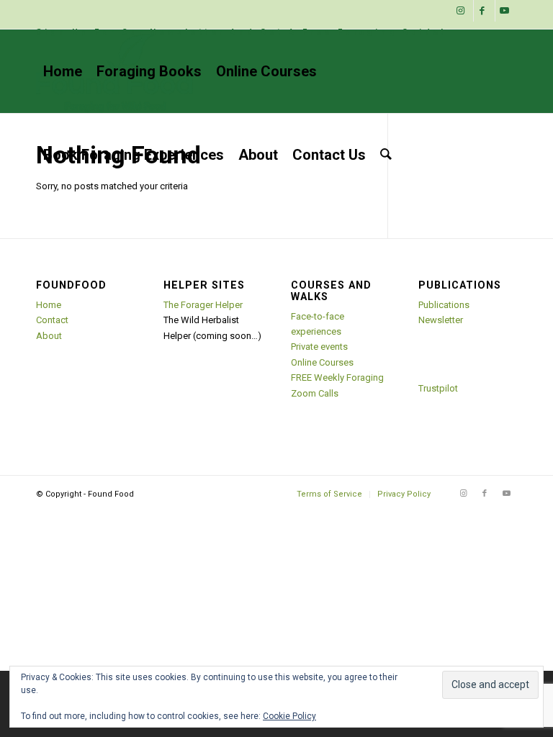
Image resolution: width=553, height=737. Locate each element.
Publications (443, 304)
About (49, 335)
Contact (52, 320)
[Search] (386, 154)
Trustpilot (438, 388)
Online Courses (322, 362)
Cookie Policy (289, 716)
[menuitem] (241, 32)
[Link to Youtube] (506, 11)
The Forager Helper (203, 304)
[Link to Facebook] (484, 11)
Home (48, 304)
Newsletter (440, 320)
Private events (319, 346)
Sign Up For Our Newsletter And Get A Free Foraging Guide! (241, 32)
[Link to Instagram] (462, 11)
